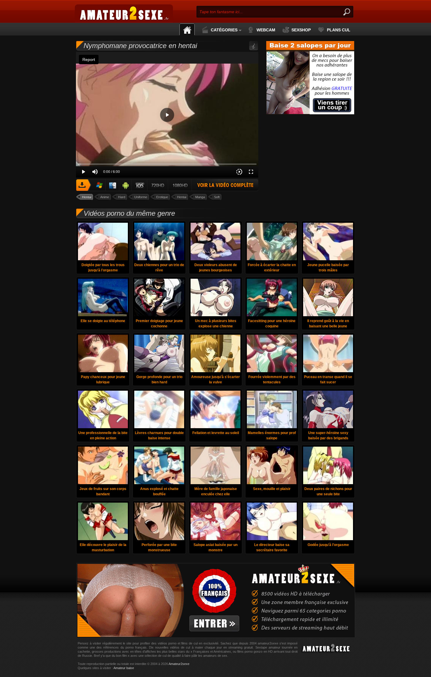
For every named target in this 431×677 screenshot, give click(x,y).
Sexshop (301, 30)
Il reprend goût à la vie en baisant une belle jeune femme (328, 324)
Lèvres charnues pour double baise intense (159, 435)
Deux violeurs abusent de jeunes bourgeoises (215, 267)
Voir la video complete (167, 185)
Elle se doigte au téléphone (103, 321)
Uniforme (140, 197)
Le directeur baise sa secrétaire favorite (271, 547)
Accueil (187, 29)
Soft (217, 197)
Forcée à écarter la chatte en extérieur (272, 267)
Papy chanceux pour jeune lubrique (103, 379)
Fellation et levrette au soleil (215, 433)
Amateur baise (123, 668)
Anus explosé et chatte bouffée (159, 491)
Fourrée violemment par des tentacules (272, 379)
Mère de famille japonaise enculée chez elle (215, 491)
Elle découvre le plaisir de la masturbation (103, 547)
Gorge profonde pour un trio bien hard (159, 379)
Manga (200, 197)
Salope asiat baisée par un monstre (215, 547)
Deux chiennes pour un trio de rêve (159, 267)
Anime (104, 197)
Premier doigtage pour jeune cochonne (159, 323)
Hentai (86, 197)
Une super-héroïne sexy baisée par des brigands (328, 435)
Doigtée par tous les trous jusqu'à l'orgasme (103, 267)
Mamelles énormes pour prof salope (272, 435)
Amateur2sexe (179, 664)
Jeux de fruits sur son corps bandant (102, 491)
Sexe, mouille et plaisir (272, 489)
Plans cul (338, 30)
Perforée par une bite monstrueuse (159, 547)
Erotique (162, 197)
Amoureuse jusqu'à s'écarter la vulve (215, 379)
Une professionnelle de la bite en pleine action (103, 435)
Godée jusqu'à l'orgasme (328, 545)
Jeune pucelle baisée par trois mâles (328, 267)
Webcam (266, 30)
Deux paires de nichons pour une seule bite (328, 491)
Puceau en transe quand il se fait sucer (328, 379)
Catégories (224, 30)
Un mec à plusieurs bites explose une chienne (215, 323)
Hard (121, 197)
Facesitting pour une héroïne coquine (272, 323)
